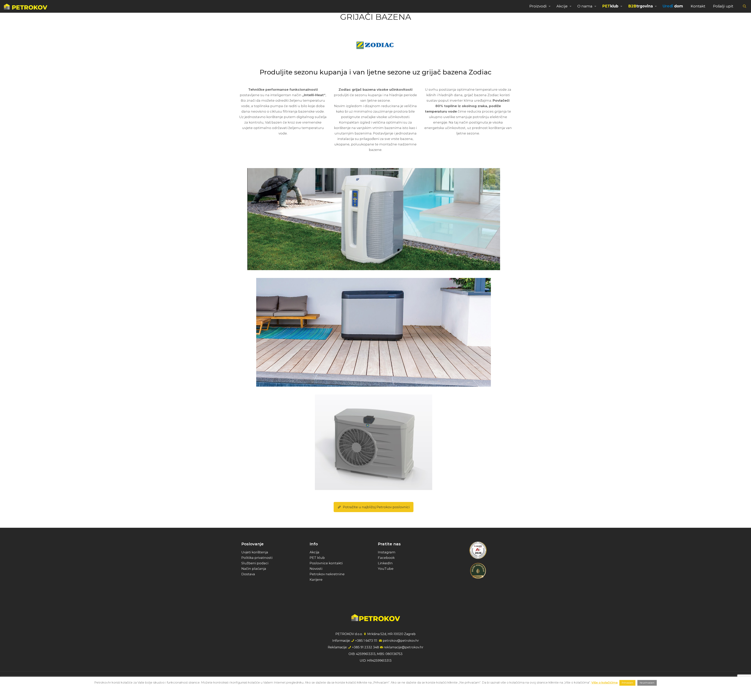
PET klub (317, 558)
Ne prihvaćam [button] (647, 682)
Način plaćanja (253, 569)
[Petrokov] (25, 6)
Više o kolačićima (604, 682)
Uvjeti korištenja (254, 552)
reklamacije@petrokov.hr (403, 647)
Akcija (314, 552)
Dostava (248, 574)
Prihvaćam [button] (627, 682)
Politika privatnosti (256, 558)
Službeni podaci (254, 563)
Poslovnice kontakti (326, 563)
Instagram (386, 552)
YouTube (385, 569)
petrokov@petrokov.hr (401, 640)
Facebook (386, 558)
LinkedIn (385, 563)
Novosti (316, 569)
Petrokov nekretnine (327, 574)
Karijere (316, 579)
